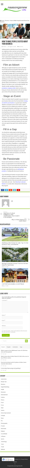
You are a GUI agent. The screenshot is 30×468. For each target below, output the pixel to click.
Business (7, 20)
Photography (4, 423)
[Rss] (15, 464)
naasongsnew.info (18, 465)
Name (4, 315)
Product (3, 426)
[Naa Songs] (15, 9)
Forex (2, 405)
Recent (3, 347)
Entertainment (4, 394)
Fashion (3, 397)
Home (2, 20)
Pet (1, 420)
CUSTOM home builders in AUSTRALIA (13, 284)
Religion (3, 431)
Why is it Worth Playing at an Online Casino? (19, 220)
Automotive (3, 379)
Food (2, 402)
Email (3, 320)
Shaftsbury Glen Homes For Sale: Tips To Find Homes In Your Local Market (15, 243)
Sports (2, 439)
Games (2, 410)
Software (3, 436)
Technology (4, 441)
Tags (21, 347)
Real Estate (3, 428)
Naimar (4, 46)
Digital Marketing (5, 387)
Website (4, 325)
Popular (8, 347)
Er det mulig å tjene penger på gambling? (11, 368)
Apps (2, 407)
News (2, 418)
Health (2, 389)
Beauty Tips (4, 381)
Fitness (2, 400)
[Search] (26, 341)
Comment (4, 300)
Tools (2, 444)
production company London (9, 88)
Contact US (17, 459)
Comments (15, 347)
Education (3, 392)
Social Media (4, 433)
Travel (2, 446)
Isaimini (15, 461)
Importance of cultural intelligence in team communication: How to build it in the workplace (11, 214)
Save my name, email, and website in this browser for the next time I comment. (14, 331)
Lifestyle (3, 415)
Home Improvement (6, 413)
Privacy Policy (24, 459)
